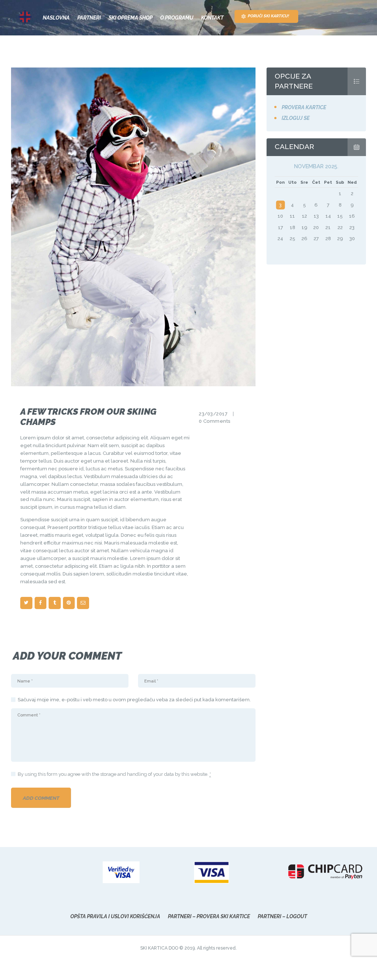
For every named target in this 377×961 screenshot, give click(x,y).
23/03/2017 (213, 413)
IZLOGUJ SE (296, 118)
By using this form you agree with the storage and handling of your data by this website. (114, 774)
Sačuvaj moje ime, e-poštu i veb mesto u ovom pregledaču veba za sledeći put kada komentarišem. (134, 699)
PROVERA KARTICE (304, 107)
